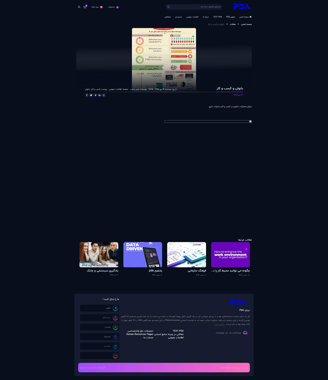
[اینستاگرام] (110, 317)
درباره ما (206, 16)
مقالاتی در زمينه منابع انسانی (169, 334)
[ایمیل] (115, 355)
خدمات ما (148, 338)
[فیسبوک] (111, 336)
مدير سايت (134, 89)
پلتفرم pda (155, 270)
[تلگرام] (112, 308)
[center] (168, 7)
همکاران (168, 16)
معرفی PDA (230, 16)
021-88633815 (235, 333)
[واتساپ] (111, 327)
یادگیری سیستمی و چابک (102, 270)
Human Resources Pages (139, 334)
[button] (248, 259)
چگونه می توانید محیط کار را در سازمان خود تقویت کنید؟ (231, 270)
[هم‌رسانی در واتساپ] (104, 95)
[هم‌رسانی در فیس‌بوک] (87, 95)
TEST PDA (217, 16)
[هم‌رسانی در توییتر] (91, 95)
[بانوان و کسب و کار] (185, 302)
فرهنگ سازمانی (197, 270)
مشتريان (178, 16)
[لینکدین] (111, 346)
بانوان (87, 89)
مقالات (232, 24)
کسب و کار (95, 89)
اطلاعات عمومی (192, 16)
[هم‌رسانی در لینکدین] (99, 95)
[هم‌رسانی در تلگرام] (95, 95)
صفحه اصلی (244, 16)
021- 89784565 (222, 333)
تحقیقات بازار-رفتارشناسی (140, 331)
